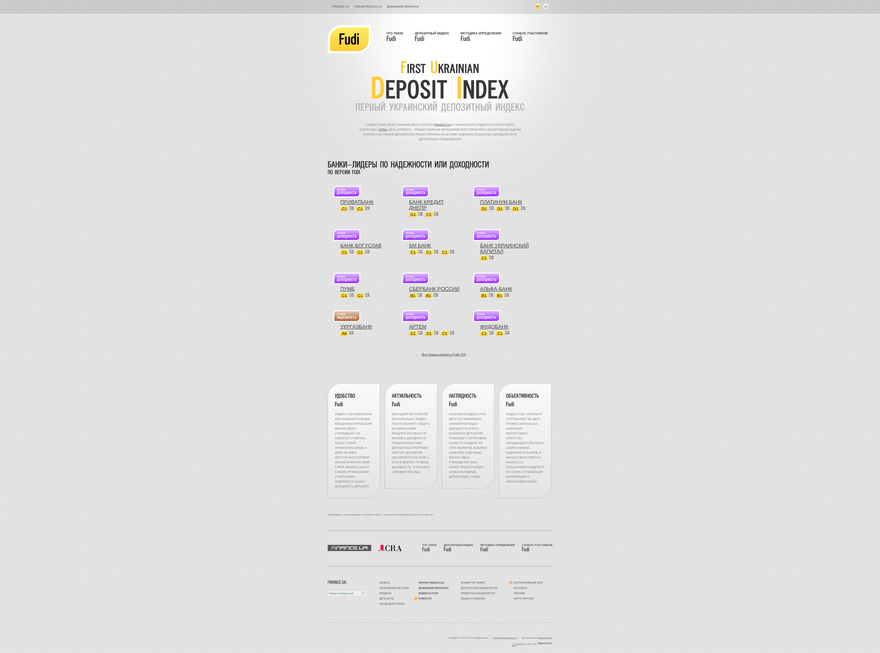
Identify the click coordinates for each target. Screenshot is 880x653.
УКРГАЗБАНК (356, 326)
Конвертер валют (473, 582)
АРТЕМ (417, 326)
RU (537, 6)
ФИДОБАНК (494, 326)
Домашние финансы (433, 588)
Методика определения (481, 37)
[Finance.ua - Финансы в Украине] (349, 548)
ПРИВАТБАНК (357, 202)
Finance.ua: (337, 582)
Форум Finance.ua (431, 582)
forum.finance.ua (368, 6)
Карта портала (524, 598)
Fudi (349, 39)
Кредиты (385, 593)
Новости (425, 598)
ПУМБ (347, 289)
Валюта (385, 582)
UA (546, 6)
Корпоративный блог (529, 582)
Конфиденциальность (505, 638)
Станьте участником (530, 37)
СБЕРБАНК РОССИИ (434, 289)
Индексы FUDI (428, 593)
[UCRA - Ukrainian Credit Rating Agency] (390, 548)
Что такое (394, 37)
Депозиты (387, 598)
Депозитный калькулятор (479, 588)
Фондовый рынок (392, 603)
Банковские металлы (394, 588)
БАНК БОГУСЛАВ (361, 245)
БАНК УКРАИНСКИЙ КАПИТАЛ (504, 248)
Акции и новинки (473, 598)
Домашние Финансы (403, 6)
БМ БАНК (420, 245)
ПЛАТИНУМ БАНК (501, 202)
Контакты (520, 588)
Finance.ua (442, 124)
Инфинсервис (544, 638)
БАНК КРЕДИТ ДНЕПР (426, 205)
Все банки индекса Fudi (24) (444, 355)
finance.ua (340, 6)
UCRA (383, 129)
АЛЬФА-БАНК (496, 289)
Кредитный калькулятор (478, 593)
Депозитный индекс (432, 37)
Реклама (519, 593)
